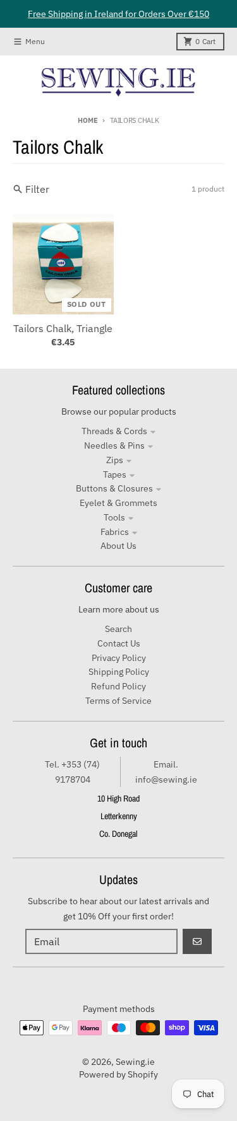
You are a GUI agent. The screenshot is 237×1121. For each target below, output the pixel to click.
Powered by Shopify (118, 1074)
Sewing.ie (135, 1061)
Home (87, 120)
